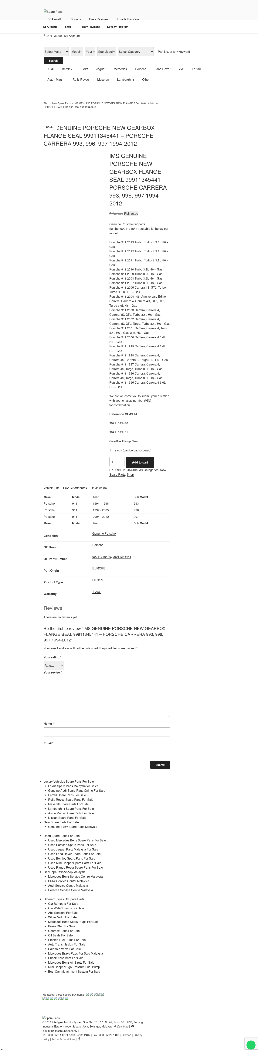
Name (49, 723)
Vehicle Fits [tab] (51, 488)
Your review (53, 672)
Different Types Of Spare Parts (64, 899)
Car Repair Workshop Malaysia (65, 872)
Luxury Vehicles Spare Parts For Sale (69, 781)
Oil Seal (97, 580)
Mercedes (120, 69)
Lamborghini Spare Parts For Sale (71, 808)
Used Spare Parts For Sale (62, 836)
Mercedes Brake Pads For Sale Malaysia (75, 953)
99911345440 (101, 556)
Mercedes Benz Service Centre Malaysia (75, 876)
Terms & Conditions (63, 1039)
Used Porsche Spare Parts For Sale (72, 845)
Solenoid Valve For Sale (64, 949)
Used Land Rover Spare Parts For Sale (74, 854)
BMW (84, 69)
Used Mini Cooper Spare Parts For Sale (74, 863)
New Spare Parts (61, 103)
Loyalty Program (128, 19)
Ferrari (196, 69)
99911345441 (122, 556)
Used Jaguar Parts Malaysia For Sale (73, 849)
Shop (74, 19)
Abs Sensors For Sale (63, 912)
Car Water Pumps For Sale (66, 908)
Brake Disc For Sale (61, 926)
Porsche (140, 69)
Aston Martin (55, 79)
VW (181, 69)
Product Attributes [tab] (75, 488)
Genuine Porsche (104, 533)
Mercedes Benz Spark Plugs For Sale (73, 921)
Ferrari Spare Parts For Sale (67, 795)
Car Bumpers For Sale (63, 903)
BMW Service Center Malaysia (68, 881)
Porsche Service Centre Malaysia (70, 890)
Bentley (67, 69)
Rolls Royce (81, 79)
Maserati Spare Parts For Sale (68, 804)
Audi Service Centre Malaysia (68, 885)
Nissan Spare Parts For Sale (67, 817)
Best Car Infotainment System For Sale (74, 971)
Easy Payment (99, 19)
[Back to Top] (2, 1050)
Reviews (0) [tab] (99, 488)
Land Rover (162, 69)
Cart (53, 36)
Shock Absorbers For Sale (65, 958)
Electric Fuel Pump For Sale (67, 940)
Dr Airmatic (54, 19)
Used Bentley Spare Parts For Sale (71, 858)
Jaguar (100, 69)
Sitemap (126, 1035)
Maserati (103, 79)
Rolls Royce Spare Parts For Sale (70, 799)
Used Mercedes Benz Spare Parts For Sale (77, 840)
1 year (96, 591)
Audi (50, 69)
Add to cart (140, 462)
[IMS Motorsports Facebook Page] (79, 1039)
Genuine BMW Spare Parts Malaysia (72, 826)
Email (48, 743)
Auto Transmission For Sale (66, 944)
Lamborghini (125, 79)
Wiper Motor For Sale (62, 917)
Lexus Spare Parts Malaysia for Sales (73, 786)
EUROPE (98, 568)
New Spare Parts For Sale (61, 822)
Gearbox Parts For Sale (64, 931)
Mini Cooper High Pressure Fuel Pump (74, 967)
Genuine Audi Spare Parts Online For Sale (76, 790)
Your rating (52, 657)
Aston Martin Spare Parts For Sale (71, 813)
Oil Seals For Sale (60, 935)
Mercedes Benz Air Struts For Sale (71, 962)
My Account (72, 36)
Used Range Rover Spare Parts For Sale (75, 867)
